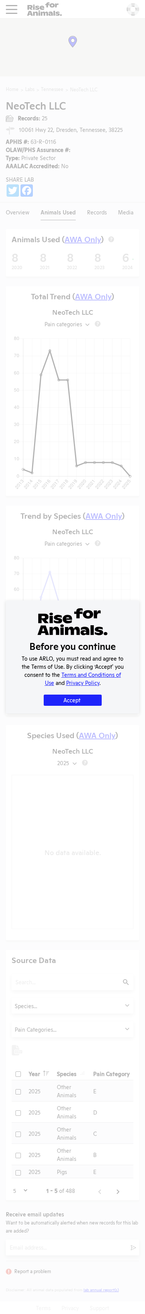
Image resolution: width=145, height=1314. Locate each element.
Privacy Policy (82, 682)
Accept (71, 699)
